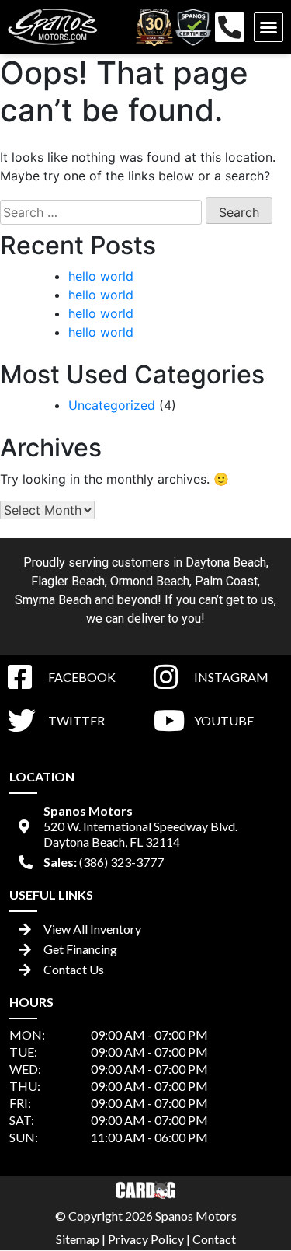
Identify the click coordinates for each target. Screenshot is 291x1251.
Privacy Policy (146, 1239)
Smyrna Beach (53, 599)
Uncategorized (111, 405)
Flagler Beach (68, 581)
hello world (100, 276)
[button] (268, 27)
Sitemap (77, 1239)
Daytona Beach (225, 562)
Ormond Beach (149, 581)
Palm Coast (226, 581)
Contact (214, 1239)
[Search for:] (101, 212)
